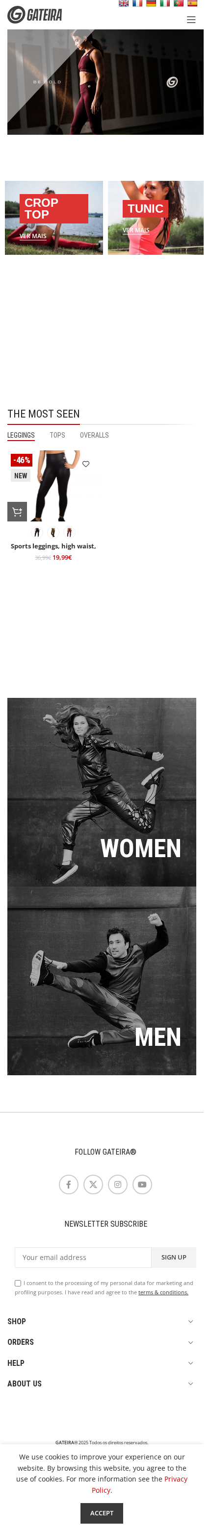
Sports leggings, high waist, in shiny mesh (53, 550)
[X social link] (93, 1184)
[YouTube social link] (142, 1184)
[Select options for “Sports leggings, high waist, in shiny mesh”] (17, 511)
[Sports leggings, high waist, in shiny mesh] (53, 485)
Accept (101, 1512)
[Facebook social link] (69, 1184)
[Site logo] (41, 14)
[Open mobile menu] (191, 19)
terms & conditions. (163, 1292)
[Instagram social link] (118, 1184)
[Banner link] (54, 217)
